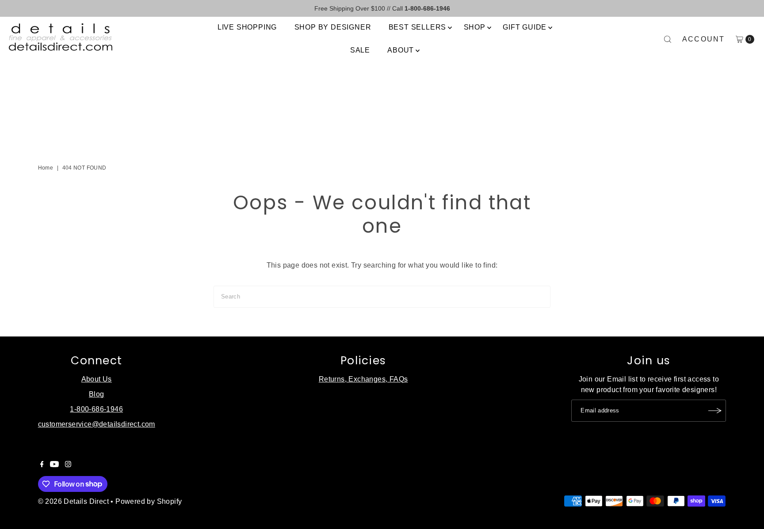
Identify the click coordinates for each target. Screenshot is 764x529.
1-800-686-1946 (96, 409)
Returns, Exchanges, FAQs (363, 379)
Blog (96, 394)
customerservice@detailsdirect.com (96, 424)
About (400, 50)
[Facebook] (42, 465)
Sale (360, 50)
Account (703, 39)
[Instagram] (68, 465)
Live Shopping (247, 27)
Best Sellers (418, 27)
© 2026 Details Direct (73, 501)
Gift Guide (524, 27)
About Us (96, 379)
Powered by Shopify (148, 501)
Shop (474, 27)
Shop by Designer (332, 27)
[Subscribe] (715, 411)
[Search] (668, 39)
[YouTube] (54, 465)
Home (45, 168)
